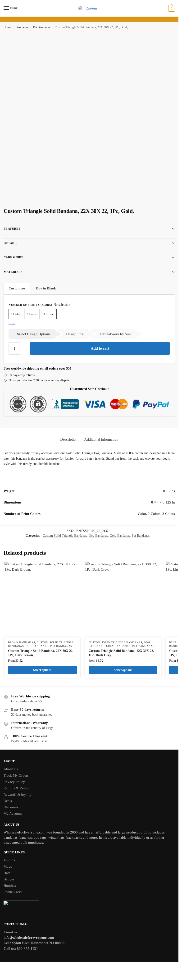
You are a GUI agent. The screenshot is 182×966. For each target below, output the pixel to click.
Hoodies (10, 886)
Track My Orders (16, 775)
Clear (12, 323)
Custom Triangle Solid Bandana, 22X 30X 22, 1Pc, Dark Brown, (40, 653)
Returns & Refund (17, 788)
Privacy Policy (14, 782)
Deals (8, 801)
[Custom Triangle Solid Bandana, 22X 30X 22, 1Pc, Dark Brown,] (42, 599)
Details (10, 243)
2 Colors (32, 314)
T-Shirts (9, 860)
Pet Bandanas (41, 27)
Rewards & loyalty (17, 795)
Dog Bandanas (98, 535)
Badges (9, 879)
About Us (11, 769)
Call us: (10, 949)
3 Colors (48, 314)
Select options (42, 670)
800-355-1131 (27, 949)
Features (12, 228)
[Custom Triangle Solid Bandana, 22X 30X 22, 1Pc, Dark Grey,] (123, 599)
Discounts (11, 807)
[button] (171, 8)
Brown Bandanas (21, 642)
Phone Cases (13, 892)
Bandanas (22, 27)
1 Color (16, 314)
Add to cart (100, 348)
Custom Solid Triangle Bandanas (65, 535)
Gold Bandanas (120, 535)
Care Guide (13, 257)
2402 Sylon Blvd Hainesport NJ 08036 (34, 943)
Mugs (8, 866)
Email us (10, 932)
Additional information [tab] (101, 439)
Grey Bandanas (118, 646)
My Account (13, 813)
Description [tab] (68, 439)
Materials (13, 272)
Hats (7, 873)
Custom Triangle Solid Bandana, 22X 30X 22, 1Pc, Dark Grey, (121, 653)
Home (7, 27)
